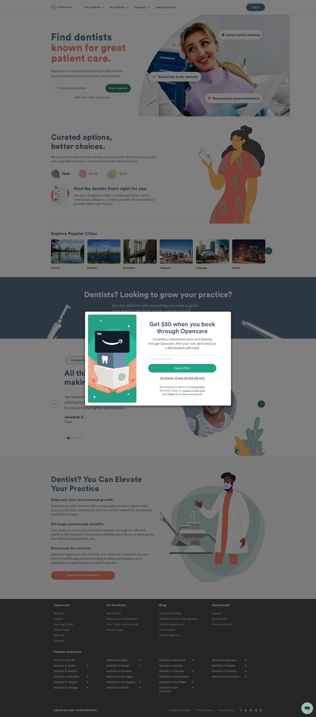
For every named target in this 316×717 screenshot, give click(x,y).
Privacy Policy (198, 386)
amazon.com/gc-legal (194, 390)
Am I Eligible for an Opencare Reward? (182, 394)
